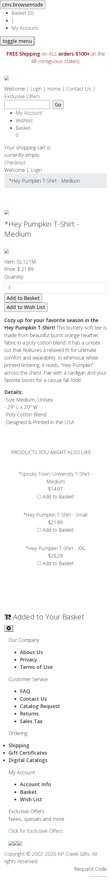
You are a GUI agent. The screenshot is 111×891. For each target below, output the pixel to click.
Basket (25, 131)
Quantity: (15, 276)
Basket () (22, 12)
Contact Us (78, 88)
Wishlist (24, 120)
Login (36, 88)
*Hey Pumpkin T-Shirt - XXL (56, 548)
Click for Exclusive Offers (36, 830)
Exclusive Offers (22, 96)
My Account (24, 27)
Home (54, 88)
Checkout (14, 162)
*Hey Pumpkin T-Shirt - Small (55, 514)
